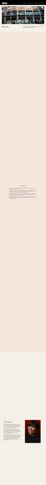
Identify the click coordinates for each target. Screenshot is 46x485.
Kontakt (42, 3)
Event (33, 3)
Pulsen (39, 3)
